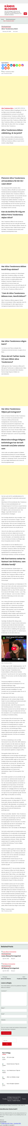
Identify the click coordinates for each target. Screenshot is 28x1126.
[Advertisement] (14, 47)
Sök (7, 1044)
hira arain (15, 31)
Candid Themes (16, 1100)
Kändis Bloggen (11, 7)
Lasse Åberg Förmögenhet (11, 956)
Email (3, 1014)
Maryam (13, 958)
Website (3, 1020)
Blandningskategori (6, 26)
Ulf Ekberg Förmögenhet (10, 968)
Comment (4, 991)
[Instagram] (22, 65)
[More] (8, 68)
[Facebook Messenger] (3, 68)
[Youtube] (5, 68)
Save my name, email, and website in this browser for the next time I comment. (14, 1028)
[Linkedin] (11, 65)
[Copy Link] (19, 65)
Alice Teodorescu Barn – (7, 108)
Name (3, 1008)
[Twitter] (5, 65)
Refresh (2, 1120)
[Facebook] (3, 65)
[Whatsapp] (17, 65)
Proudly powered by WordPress (11, 1099)
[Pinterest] (14, 65)
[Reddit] (8, 65)
